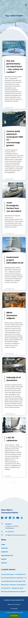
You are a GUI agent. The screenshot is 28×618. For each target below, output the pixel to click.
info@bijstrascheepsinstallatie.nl (15, 535)
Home (3, 544)
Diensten (4, 552)
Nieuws (3, 559)
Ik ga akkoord (14, 615)
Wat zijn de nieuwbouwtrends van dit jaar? (13, 591)
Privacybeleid (14, 608)
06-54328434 (9, 531)
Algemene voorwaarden (14, 604)
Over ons (4, 548)
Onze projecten (7, 555)
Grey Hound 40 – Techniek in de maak (12, 588)
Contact (4, 563)
